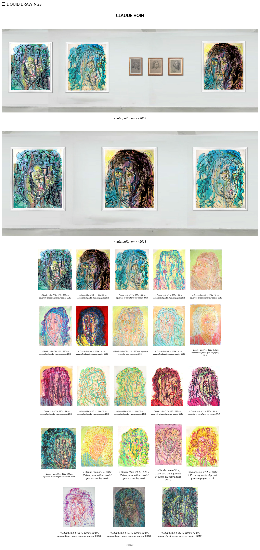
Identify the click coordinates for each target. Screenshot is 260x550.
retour (130, 545)
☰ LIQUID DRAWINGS (21, 4)
